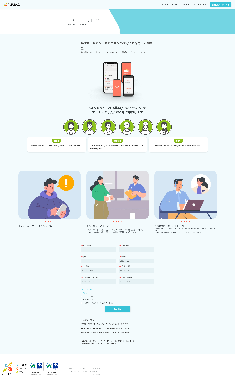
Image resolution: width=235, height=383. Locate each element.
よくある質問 (184, 4)
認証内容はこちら (36, 375)
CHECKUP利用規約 (95, 368)
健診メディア (203, 4)
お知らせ (173, 4)
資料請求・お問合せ (220, 4)
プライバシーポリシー (88, 289)
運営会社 (71, 368)
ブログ (193, 4)
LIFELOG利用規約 (76, 372)
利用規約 (84, 293)
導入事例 (165, 4)
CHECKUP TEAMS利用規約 (90, 372)
